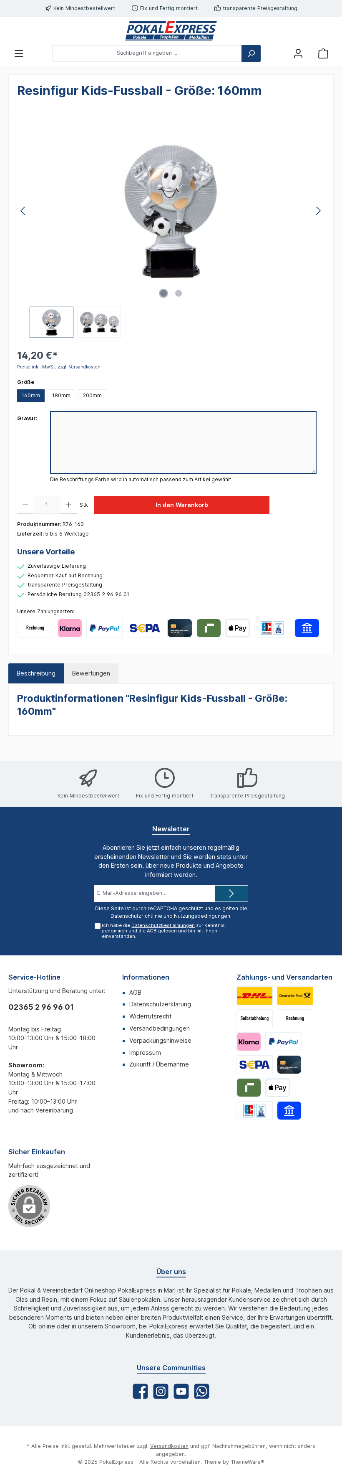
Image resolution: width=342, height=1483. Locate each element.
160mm (31, 395)
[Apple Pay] (237, 628)
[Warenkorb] (323, 53)
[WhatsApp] (201, 1391)
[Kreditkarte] (179, 628)
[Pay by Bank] (306, 628)
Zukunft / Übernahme (159, 1064)
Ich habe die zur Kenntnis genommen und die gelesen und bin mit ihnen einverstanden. (163, 930)
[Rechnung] (35, 628)
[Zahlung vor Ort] (272, 628)
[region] (171, 229)
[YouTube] (181, 1391)
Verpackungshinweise (160, 1040)
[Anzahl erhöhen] (68, 505)
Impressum (145, 1052)
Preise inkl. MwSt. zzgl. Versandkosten (59, 367)
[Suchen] (251, 53)
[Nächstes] (318, 210)
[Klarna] (70, 628)
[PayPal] (104, 628)
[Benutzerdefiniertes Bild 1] (254, 995)
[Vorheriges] (23, 210)
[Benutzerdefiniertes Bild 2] (295, 995)
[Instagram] (160, 1391)
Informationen (145, 977)
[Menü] (18, 53)
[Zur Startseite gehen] (171, 31)
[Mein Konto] (298, 53)
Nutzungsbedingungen (202, 916)
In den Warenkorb (182, 504)
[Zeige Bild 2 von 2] (178, 293)
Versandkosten (169, 1446)
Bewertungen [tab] (91, 673)
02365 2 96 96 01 (41, 1007)
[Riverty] (208, 628)
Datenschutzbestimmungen (163, 925)
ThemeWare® (247, 1462)
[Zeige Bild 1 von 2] (163, 293)
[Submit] (231, 893)
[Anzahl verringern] (25, 505)
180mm (61, 395)
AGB (152, 931)
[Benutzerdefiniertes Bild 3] (254, 1018)
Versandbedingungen (159, 1028)
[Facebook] (140, 1391)
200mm (92, 395)
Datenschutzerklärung (160, 1004)
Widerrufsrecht (150, 1016)
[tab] (36, 673)
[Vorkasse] (145, 628)
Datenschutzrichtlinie (136, 916)
